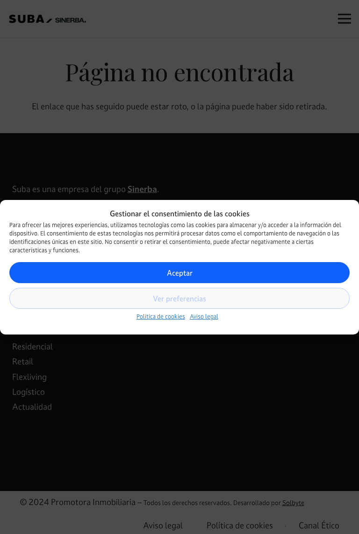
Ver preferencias (179, 298)
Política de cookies (160, 316)
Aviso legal (204, 316)
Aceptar (180, 273)
